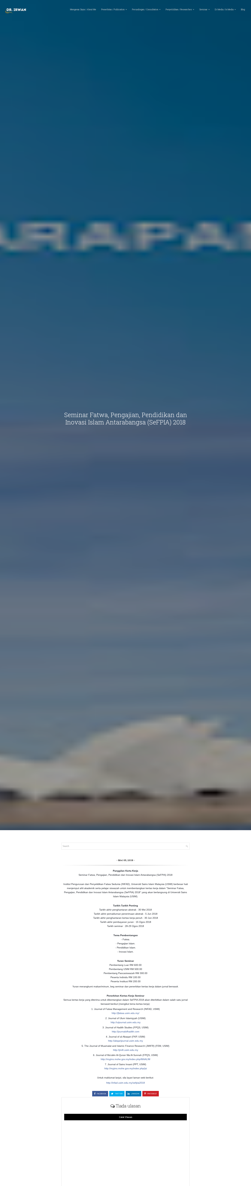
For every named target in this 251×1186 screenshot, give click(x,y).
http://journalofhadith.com (125, 1031)
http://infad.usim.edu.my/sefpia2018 (125, 1082)
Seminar (203, 9)
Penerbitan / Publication (113, 9)
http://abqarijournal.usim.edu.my (125, 1040)
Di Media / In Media (224, 9)
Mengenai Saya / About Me (83, 9)
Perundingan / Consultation (145, 9)
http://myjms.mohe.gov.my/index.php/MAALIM (125, 1059)
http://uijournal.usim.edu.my (126, 1022)
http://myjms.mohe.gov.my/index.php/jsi (125, 1068)
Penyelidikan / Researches (179, 9)
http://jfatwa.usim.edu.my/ (125, 1013)
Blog (243, 9)
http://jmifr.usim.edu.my (125, 1050)
